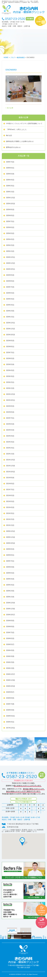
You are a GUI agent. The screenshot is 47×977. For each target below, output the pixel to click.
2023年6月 (10, 358)
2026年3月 (10, 186)
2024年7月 (10, 287)
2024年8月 (10, 281)
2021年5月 (10, 501)
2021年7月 (10, 489)
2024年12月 (10, 257)
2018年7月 (10, 704)
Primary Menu (43, 22)
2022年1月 (10, 454)
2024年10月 (10, 269)
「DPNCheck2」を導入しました (16, 129)
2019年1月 (10, 668)
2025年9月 (10, 209)
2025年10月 (10, 203)
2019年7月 (10, 632)
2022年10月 (10, 400)
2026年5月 (10, 174)
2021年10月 (10, 472)
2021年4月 (10, 507)
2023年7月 (10, 352)
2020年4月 (10, 579)
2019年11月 (10, 609)
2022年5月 (10, 430)
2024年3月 (10, 305)
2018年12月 (10, 674)
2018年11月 (10, 680)
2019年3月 (10, 656)
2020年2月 (10, 591)
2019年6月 (10, 638)
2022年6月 (10, 424)
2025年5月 (10, 233)
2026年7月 (10, 162)
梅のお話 (9, 135)
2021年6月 (10, 495)
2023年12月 (10, 323)
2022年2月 (10, 448)
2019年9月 (10, 620)
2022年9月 (10, 406)
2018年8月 (10, 698)
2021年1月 (10, 525)
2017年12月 (10, 728)
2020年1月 (10, 597)
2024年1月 (10, 317)
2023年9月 (10, 340)
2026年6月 (10, 168)
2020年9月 (10, 549)
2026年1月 (10, 192)
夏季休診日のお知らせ (13, 147)
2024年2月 (10, 311)
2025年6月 (10, 227)
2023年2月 (10, 382)
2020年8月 (10, 555)
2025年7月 (10, 221)
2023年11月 (10, 329)
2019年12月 (10, 603)
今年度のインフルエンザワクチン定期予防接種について (24, 123)
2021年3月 (10, 513)
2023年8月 (10, 346)
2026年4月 (10, 180)
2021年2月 (10, 519)
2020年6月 (10, 567)
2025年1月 (10, 251)
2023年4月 (10, 370)
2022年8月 (10, 412)
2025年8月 (10, 215)
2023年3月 (10, 376)
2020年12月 (10, 531)
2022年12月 (10, 394)
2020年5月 (10, 573)
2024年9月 (10, 275)
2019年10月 (10, 615)
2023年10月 (10, 335)
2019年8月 (10, 626)
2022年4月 (10, 436)
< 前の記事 (9, 108)
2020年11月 (10, 537)
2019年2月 (10, 662)
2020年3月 (10, 585)
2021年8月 (10, 483)
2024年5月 (10, 293)
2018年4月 (10, 722)
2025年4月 (10, 239)
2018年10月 (10, 686)
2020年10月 (10, 543)
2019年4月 (10, 650)
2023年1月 (10, 388)
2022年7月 (10, 418)
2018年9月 (10, 692)
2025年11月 (10, 197)
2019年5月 (10, 644)
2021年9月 (10, 477)
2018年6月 (10, 710)
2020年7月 (10, 561)
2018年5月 (10, 716)
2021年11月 (10, 466)
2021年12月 (10, 460)
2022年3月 (10, 442)
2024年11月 (10, 263)
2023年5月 (10, 364)
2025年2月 (10, 245)
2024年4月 (10, 299)
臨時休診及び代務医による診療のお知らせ (20, 141)
